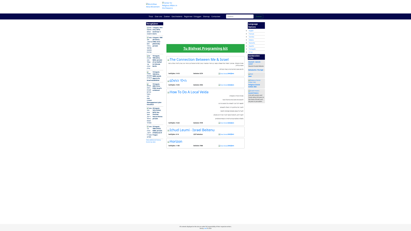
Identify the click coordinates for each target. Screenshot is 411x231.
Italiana (251, 40)
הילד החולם (178, 80)
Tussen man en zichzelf (205, 31)
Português (252, 49)
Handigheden (214, 41)
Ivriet (196, 41)
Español (251, 46)
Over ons (158, 16)
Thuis (151, 16)
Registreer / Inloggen (192, 16)
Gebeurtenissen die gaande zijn (170, 42)
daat (250, 76)
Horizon (176, 141)
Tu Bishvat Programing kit (205, 48)
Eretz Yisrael (179, 31)
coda (205, 228)
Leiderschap (188, 41)
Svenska (251, 37)
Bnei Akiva (223, 30)
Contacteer (215, 16)
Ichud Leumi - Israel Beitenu (192, 130)
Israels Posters (253, 93)
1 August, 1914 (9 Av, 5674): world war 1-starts (157, 31)
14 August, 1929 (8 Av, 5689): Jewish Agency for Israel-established (154, 76)
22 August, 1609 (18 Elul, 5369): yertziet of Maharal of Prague (157, 131)
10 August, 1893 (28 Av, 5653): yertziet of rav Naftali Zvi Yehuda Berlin (157, 61)
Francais (251, 34)
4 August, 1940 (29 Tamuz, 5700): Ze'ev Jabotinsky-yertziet (157, 42)
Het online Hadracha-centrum (226, 7)
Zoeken (167, 16)
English (251, 31)
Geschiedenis (177, 16)
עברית (251, 52)
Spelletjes (205, 41)
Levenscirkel (222, 41)
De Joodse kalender (179, 42)
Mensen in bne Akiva (232, 31)
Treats (240, 41)
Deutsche (252, 43)
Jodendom (214, 30)
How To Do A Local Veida (189, 92)
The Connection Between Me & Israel (199, 59)
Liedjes (231, 41)
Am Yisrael (171, 30)
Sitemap (206, 16)
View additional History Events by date (153, 141)
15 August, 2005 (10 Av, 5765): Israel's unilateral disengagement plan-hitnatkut (154, 94)
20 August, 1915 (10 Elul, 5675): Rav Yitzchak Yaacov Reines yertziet (157, 113)
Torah (188, 30)
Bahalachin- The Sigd (255, 70)
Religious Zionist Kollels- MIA (254, 86)
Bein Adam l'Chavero (197, 31)
